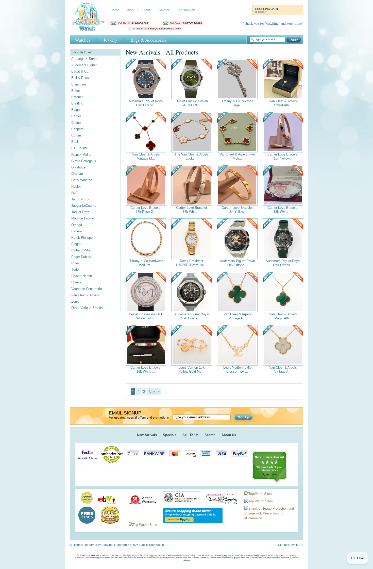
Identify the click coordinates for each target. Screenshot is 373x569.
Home (114, 10)
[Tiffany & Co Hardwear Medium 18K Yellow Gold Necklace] (146, 238)
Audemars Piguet (84, 65)
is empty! (260, 11)
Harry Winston (81, 180)
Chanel (76, 123)
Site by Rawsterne (290, 544)
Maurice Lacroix (83, 218)
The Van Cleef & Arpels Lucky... (192, 156)
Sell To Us (190, 435)
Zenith (75, 301)
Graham (77, 174)
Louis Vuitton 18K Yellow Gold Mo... (192, 369)
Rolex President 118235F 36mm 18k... (192, 263)
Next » (154, 391)
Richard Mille (80, 250)
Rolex (75, 263)
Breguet (77, 97)
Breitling (77, 103)
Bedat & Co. (80, 71)
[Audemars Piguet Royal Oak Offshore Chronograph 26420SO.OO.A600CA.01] (237, 238)
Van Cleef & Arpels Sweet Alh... (283, 103)
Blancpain (78, 84)
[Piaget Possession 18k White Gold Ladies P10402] (146, 292)
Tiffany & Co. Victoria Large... (237, 103)
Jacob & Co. (80, 199)
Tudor (75, 269)
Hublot (76, 186)
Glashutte (78, 167)
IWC (74, 193)
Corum (76, 135)
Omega (76, 225)
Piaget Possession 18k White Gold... (146, 316)
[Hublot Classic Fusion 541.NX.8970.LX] (191, 79)
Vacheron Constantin (86, 289)
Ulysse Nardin (81, 276)
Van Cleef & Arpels (85, 295)
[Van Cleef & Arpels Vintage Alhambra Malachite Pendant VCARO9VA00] (237, 292)
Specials (169, 435)
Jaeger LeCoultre (83, 206)
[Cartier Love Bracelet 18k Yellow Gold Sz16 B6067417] (283, 132)
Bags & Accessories (148, 40)
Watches (82, 40)
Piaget (76, 244)
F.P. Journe (79, 148)
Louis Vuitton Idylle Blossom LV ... (237, 369)
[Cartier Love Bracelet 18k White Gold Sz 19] (191, 185)
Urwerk (76, 282)
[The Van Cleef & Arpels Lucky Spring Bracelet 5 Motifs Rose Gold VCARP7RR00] (191, 132)
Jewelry (110, 40)
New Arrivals (147, 435)
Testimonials (186, 10)
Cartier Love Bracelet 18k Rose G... (145, 210)
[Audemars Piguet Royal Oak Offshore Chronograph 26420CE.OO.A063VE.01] (283, 238)
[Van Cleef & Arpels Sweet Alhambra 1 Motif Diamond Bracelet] (283, 79)
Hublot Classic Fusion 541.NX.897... (192, 103)
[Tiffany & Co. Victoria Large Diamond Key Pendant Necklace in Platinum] (237, 79)
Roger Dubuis (81, 257)
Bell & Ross (80, 78)
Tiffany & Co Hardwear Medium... (146, 263)
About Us (229, 435)
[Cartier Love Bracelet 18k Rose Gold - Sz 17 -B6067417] (146, 185)
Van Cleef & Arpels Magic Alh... (283, 316)
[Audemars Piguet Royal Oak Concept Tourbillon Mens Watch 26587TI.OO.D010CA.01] (191, 292)
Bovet (75, 91)
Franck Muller (81, 155)
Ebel (74, 142)
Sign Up (243, 418)
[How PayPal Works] (190, 525)
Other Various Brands (87, 308)
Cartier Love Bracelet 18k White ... (282, 210)
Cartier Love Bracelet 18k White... (191, 210)
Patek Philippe (82, 237)
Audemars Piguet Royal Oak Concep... (191, 316)
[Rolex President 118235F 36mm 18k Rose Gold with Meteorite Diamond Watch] (191, 238)
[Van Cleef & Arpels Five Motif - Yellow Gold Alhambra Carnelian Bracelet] (237, 132)
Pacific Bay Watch (88, 17)
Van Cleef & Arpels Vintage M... (146, 156)
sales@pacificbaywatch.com (164, 28)
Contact (163, 10)
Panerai (76, 231)
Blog (130, 10)
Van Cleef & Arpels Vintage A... (237, 316)
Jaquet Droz (80, 212)
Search (293, 40)
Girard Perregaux (83, 161)
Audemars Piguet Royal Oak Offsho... (146, 103)
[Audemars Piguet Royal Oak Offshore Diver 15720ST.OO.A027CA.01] (146, 79)
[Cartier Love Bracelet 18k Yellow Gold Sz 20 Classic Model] (237, 185)
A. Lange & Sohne (84, 59)
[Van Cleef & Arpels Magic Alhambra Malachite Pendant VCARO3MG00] (283, 292)
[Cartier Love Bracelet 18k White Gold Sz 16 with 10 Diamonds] (283, 185)
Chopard (77, 129)
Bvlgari (76, 110)
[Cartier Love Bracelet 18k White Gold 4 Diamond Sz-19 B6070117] (146, 345)
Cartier (76, 116)
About (145, 10)
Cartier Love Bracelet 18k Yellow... (282, 156)
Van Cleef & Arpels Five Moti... (237, 156)
